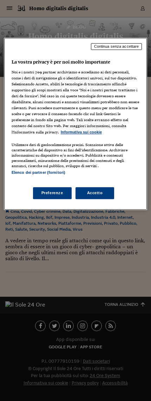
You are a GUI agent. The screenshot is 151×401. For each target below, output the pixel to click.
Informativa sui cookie (81, 132)
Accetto (95, 193)
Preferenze (52, 193)
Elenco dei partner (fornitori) (38, 172)
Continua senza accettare (116, 47)
